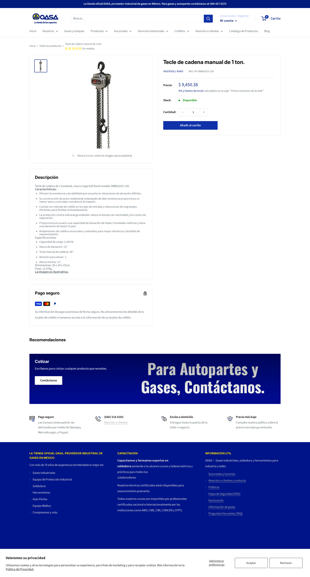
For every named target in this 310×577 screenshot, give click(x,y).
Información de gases (221, 507)
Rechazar (286, 563)
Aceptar (251, 563)
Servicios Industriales (151, 31)
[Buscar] (208, 18)
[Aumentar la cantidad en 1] (204, 112)
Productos (97, 31)
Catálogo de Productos (243, 31)
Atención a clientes (207, 31)
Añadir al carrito (190, 125)
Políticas (213, 487)
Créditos (180, 31)
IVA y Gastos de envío (191, 91)
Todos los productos (50, 46)
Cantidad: (169, 112)
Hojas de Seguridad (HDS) (224, 494)
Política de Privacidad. (20, 569)
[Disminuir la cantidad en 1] (182, 112)
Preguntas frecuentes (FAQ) (225, 513)
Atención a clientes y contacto (227, 480)
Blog (267, 31)
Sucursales (121, 31)
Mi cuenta (227, 20)
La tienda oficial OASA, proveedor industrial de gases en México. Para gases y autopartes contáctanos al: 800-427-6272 (155, 4)
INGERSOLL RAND (173, 71)
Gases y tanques (74, 31)
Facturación (216, 500)
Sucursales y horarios (221, 474)
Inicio (32, 31)
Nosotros (48, 31)
